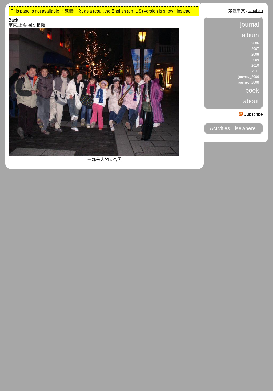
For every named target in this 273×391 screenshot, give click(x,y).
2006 (255, 43)
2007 (255, 49)
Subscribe (253, 114)
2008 (255, 54)
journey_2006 (248, 77)
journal (249, 24)
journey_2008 (248, 82)
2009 (255, 60)
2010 (255, 66)
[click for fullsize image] (94, 154)
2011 (255, 71)
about (251, 101)
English (255, 10)
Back (13, 20)
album (250, 35)
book (252, 90)
